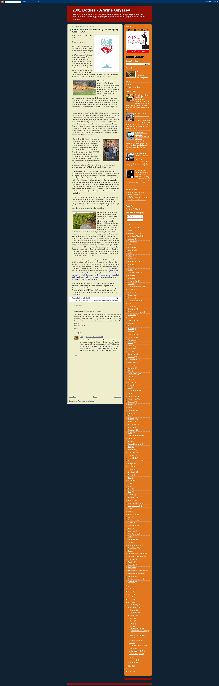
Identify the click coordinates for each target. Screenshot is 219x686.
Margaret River (132, 396)
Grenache (131, 368)
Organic (130, 441)
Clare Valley (132, 320)
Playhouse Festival (134, 461)
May (131, 624)
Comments (132, 220)
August (132, 615)
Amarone (131, 239)
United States (132, 548)
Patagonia (131, 447)
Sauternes (131, 500)
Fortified (130, 343)
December (133, 605)
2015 (130, 594)
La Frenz (130, 382)
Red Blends (131, 472)
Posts (130, 216)
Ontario (130, 433)
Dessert (130, 329)
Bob (81, 337)
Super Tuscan (132, 534)
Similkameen (132, 520)
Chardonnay (132, 309)
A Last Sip (132, 643)
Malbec (130, 393)
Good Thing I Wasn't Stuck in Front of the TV (142, 116)
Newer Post (72, 397)
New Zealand (132, 424)
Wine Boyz (131, 576)
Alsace (130, 230)
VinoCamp (131, 559)
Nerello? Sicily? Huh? (136, 654)
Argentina (131, 247)
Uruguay (130, 551)
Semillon (130, 509)
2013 (130, 599)
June (132, 621)
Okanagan (131, 430)
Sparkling (131, 531)
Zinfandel (131, 582)
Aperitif (130, 244)
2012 (130, 602)
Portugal (130, 464)
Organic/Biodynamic (134, 444)
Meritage (130, 405)
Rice (129, 478)
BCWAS (130, 270)
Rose (129, 489)
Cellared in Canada (134, 301)
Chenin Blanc (132, 315)
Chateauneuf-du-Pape (135, 312)
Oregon (130, 438)
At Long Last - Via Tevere (137, 651)
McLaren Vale (132, 399)
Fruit (129, 351)
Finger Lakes (132, 340)
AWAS (130, 256)
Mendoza (131, 402)
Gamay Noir (132, 354)
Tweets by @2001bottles (134, 209)
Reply (76, 328)
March (132, 657)
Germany (131, 357)
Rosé (129, 492)
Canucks (130, 292)
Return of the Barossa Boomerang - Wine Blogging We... (139, 631)
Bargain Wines (132, 261)
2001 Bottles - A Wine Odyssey (101, 10)
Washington (131, 565)
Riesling (130, 480)
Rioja (129, 483)
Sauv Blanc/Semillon (134, 503)
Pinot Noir (131, 458)
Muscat (130, 413)
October (133, 610)
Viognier (130, 562)
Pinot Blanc (131, 452)
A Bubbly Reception (135, 640)
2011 (130, 666)
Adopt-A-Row (132, 227)
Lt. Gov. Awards (133, 390)
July (131, 618)
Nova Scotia (132, 427)
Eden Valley (132, 334)
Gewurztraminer (133, 360)
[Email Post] (117, 298)
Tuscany (130, 542)
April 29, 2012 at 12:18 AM (92, 311)
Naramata (131, 419)
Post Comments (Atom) (86, 401)
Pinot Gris (131, 455)
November (133, 607)
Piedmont (131, 449)
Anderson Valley (133, 242)
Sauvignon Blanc (133, 506)
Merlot (130, 407)
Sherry (130, 511)
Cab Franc (131, 284)
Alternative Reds (133, 233)
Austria (130, 253)
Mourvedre (131, 410)
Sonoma (130, 523)
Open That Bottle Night (135, 435)
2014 (130, 597)
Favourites (131, 337)
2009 (130, 671)
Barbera (130, 258)
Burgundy (131, 278)
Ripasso (130, 486)
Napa (129, 416)
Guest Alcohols (133, 374)
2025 (130, 589)
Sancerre (131, 495)
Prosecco (131, 466)
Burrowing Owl (132, 281)
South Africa (132, 525)
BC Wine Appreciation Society (137, 197)
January (133, 662)
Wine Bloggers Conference (136, 570)
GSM (129, 371)
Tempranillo (131, 539)
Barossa (88, 300)
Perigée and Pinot (135, 648)
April (131, 626)
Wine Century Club (134, 87)
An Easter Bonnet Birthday (138, 645)
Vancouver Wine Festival (136, 553)
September (134, 613)
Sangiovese (131, 497)
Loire (129, 388)
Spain (129, 528)
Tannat (130, 537)
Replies (79, 333)
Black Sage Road (133, 272)
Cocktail (130, 323)
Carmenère (131, 298)
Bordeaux (131, 275)
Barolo (130, 264)
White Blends (132, 568)
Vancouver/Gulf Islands (135, 556)
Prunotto (130, 469)
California (131, 289)
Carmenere (131, 295)
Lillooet (130, 385)
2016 (130, 591)
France (130, 346)
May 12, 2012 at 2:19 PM (94, 337)
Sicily (129, 517)
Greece (130, 365)
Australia (82, 300)
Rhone (130, 475)
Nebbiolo (130, 421)
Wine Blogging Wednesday (110, 300)
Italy (129, 379)
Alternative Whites (134, 236)
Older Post (117, 397)
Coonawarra (131, 326)
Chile (129, 317)
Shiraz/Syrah (96, 300)
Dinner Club (131, 332)
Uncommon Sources (134, 545)
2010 (130, 669)
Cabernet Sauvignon (134, 286)
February (133, 660)
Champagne (132, 306)
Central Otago (132, 303)
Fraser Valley (132, 348)
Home (95, 397)
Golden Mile (132, 362)
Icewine (130, 376)
